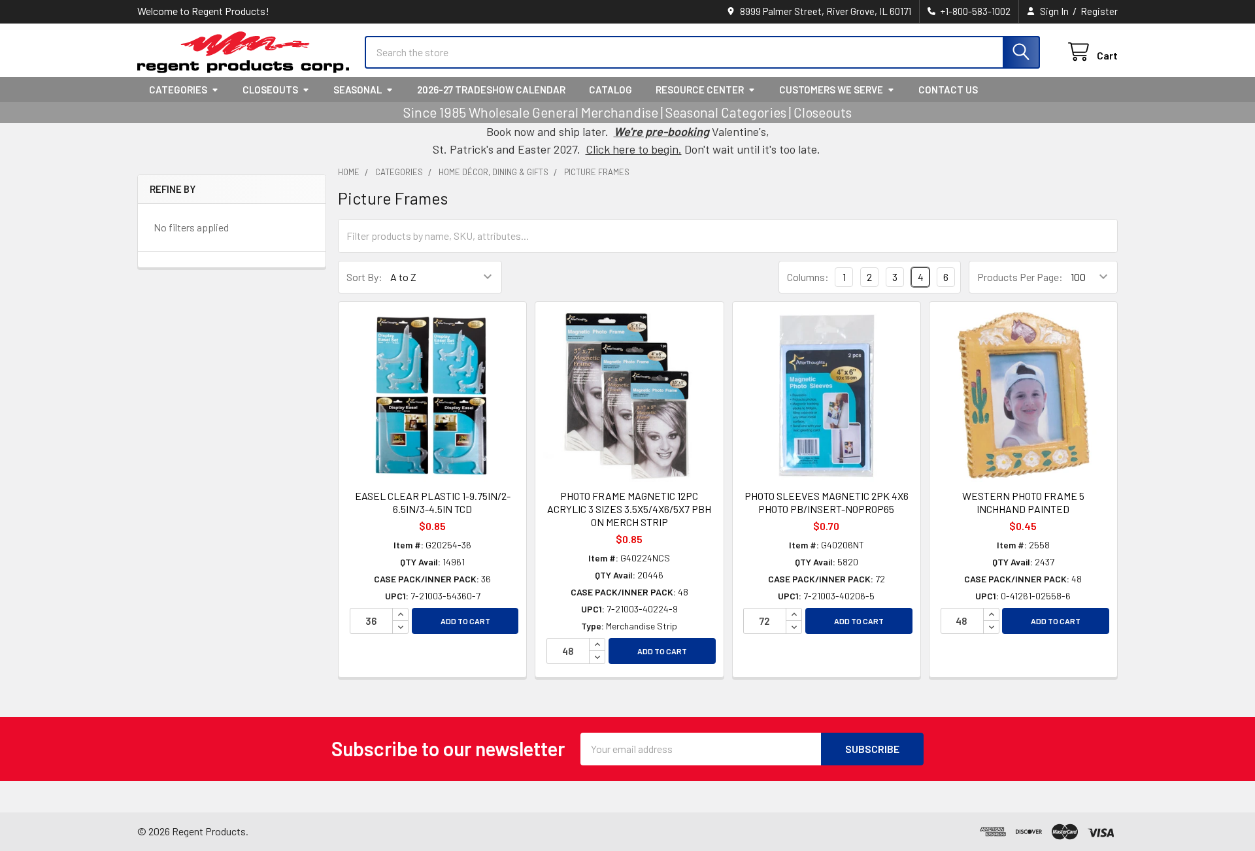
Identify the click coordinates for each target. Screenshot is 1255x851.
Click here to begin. (634, 149)
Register (1099, 11)
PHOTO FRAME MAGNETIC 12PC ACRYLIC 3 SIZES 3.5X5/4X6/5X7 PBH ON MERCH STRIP (629, 509)
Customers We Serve (831, 89)
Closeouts (270, 89)
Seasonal (357, 89)
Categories (178, 89)
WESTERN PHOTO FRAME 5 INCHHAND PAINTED (1023, 502)
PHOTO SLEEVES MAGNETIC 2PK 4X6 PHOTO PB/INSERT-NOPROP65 (827, 502)
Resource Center (700, 89)
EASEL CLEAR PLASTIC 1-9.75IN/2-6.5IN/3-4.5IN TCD (432, 502)
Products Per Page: (1020, 277)
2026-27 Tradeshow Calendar (491, 89)
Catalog (610, 89)
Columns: (808, 277)
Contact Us (948, 89)
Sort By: (364, 277)
